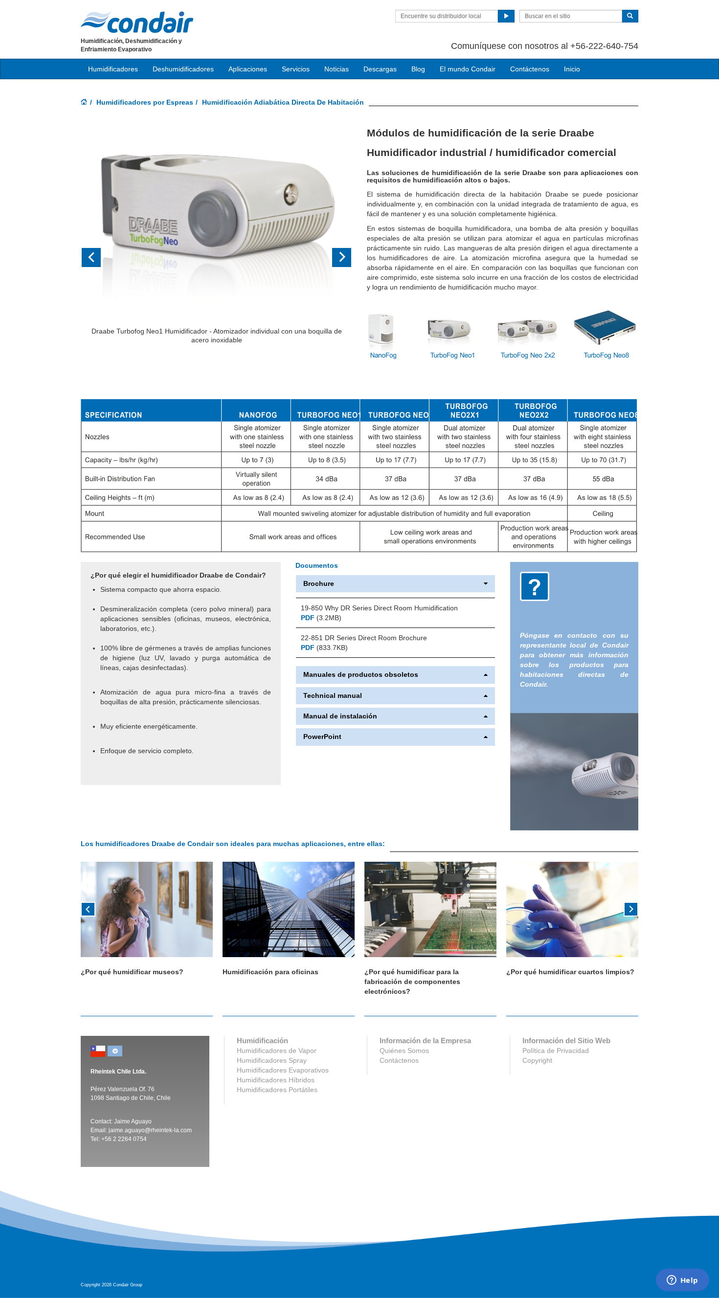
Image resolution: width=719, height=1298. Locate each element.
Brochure (318, 583)
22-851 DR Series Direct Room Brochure (364, 638)
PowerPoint (322, 736)
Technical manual (332, 695)
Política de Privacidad (555, 1050)
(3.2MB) (321, 618)
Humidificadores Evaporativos (283, 1070)
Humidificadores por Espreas (144, 102)
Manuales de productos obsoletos (360, 674)
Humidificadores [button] (113, 69)
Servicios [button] (296, 69)
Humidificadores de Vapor (276, 1050)
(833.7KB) (324, 647)
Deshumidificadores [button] (183, 69)
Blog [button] (418, 69)
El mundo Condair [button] (467, 69)
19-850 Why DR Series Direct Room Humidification (379, 608)
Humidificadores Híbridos (276, 1080)
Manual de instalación (340, 716)
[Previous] (88, 908)
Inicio (572, 69)
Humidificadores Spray (272, 1060)
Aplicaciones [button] (247, 69)
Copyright (537, 1060)
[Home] (84, 103)
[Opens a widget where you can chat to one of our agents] (682, 1281)
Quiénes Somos (404, 1050)
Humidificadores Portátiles (277, 1090)
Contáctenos (529, 69)
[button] (101, 257)
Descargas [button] (380, 69)
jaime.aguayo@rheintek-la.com (150, 1130)
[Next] (631, 908)
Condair (137, 22)
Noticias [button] (336, 69)
